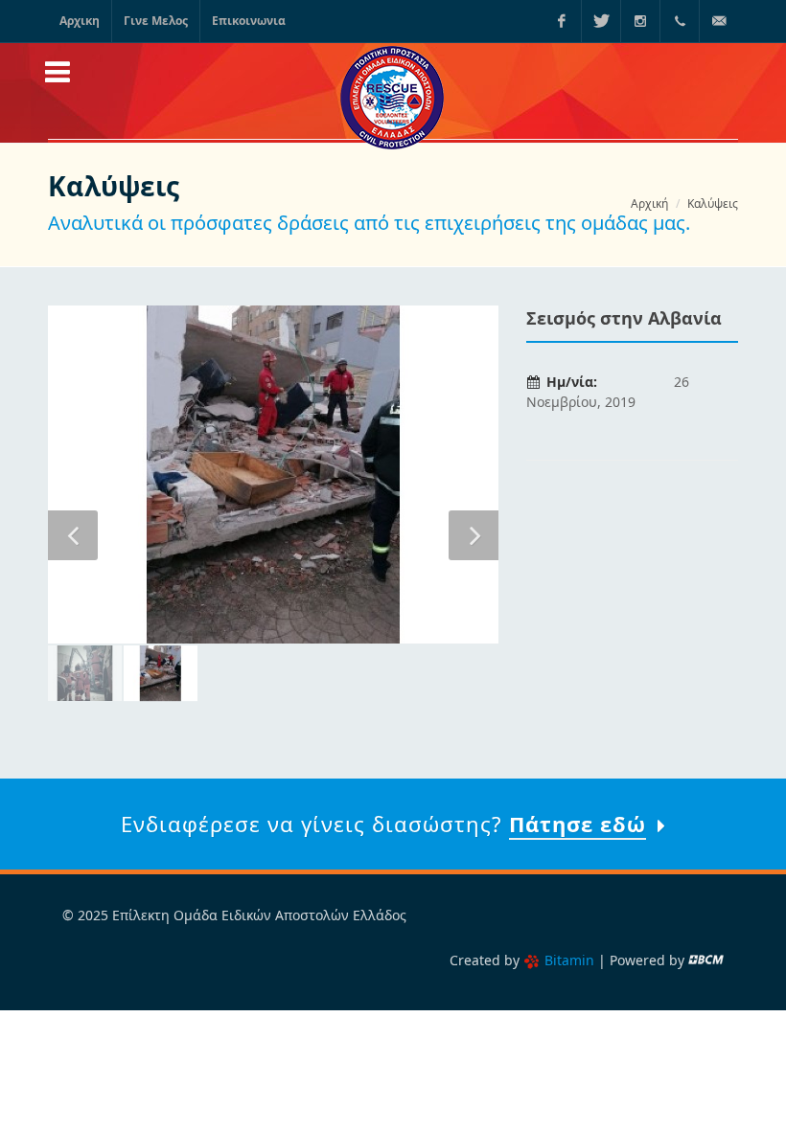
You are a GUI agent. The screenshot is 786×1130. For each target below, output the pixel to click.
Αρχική (649, 203)
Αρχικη (79, 20)
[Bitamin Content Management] (706, 960)
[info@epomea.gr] (719, 21)
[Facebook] (562, 21)
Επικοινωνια (249, 20)
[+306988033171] (679, 21)
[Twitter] (601, 21)
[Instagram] (640, 21)
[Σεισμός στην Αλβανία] (273, 474)
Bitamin (569, 960)
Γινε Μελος (156, 20)
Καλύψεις (712, 203)
